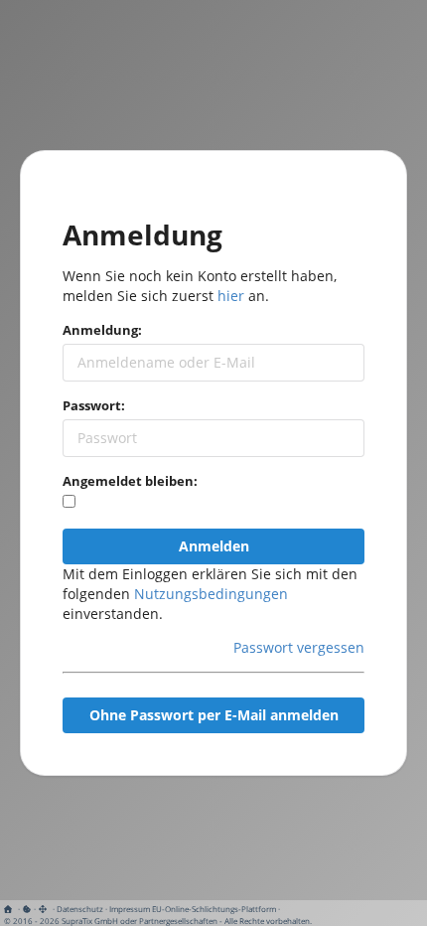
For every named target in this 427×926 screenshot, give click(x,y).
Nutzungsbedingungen (211, 593)
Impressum (129, 908)
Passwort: (94, 405)
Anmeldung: (102, 330)
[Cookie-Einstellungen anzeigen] (27, 908)
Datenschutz (80, 908)
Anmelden (214, 546)
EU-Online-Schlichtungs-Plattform (214, 908)
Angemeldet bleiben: (130, 481)
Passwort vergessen (298, 647)
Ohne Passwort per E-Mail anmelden (214, 714)
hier (230, 295)
